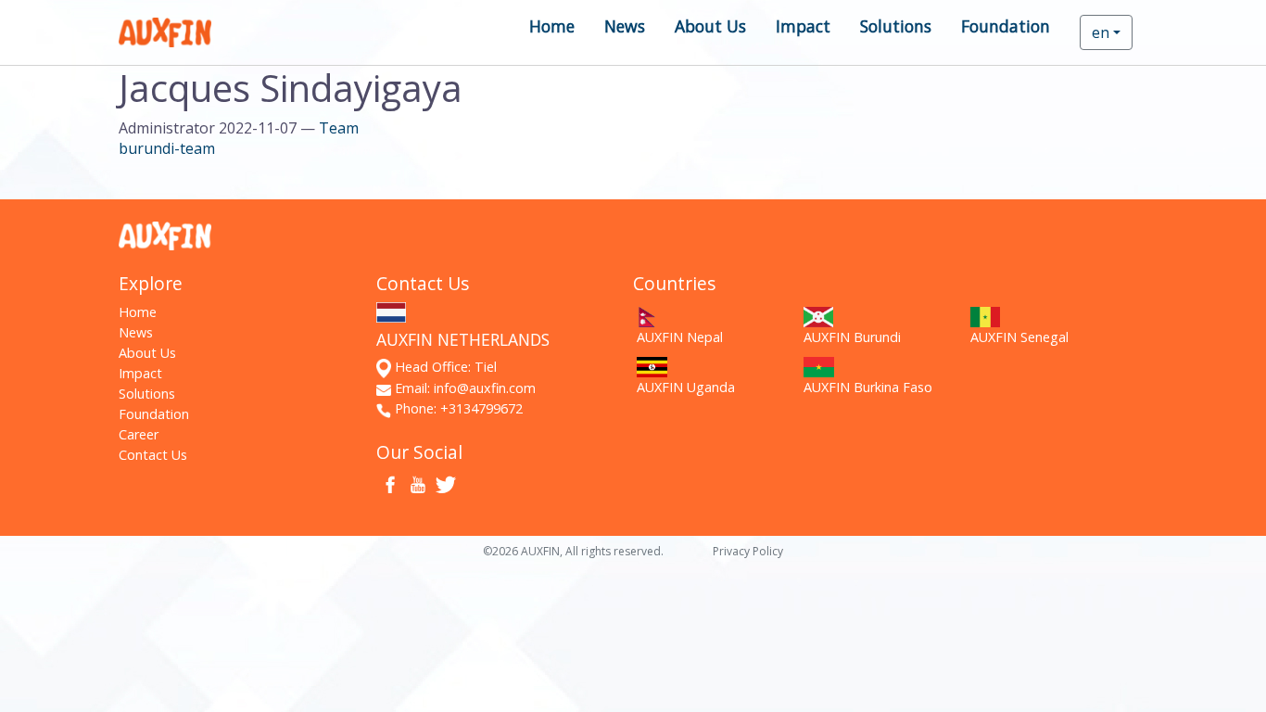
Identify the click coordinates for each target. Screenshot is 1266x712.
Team (339, 128)
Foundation (1005, 26)
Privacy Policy (748, 551)
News (624, 26)
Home (552, 26)
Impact (803, 26)
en (1100, 32)
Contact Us (153, 455)
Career (138, 434)
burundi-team (167, 148)
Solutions (895, 26)
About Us (710, 26)
